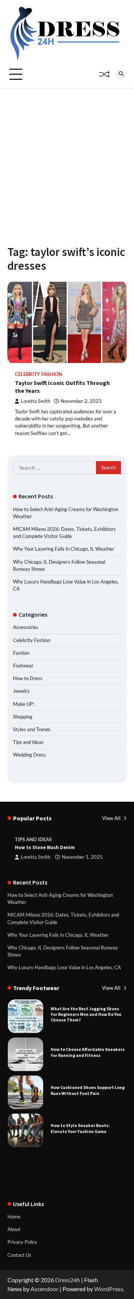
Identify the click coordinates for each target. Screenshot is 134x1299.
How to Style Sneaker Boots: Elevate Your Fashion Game (80, 1128)
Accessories (25, 627)
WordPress (108, 1288)
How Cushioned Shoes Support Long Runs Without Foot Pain (88, 1090)
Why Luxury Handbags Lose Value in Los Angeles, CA (64, 967)
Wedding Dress (29, 755)
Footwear (23, 666)
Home (13, 1217)
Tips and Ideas (28, 742)
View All (112, 818)
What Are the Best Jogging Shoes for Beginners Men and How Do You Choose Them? (86, 1014)
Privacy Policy (22, 1242)
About (13, 1229)
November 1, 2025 (82, 857)
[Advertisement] (67, 159)
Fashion (21, 653)
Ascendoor (44, 1288)
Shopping (22, 717)
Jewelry (21, 691)
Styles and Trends (32, 729)
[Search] (121, 74)
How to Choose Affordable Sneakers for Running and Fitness (88, 1052)
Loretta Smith (35, 401)
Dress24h (67, 1279)
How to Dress (27, 678)
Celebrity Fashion (38, 374)
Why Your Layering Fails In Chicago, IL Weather (63, 549)
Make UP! (23, 704)
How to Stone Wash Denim (45, 847)
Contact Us (19, 1255)
